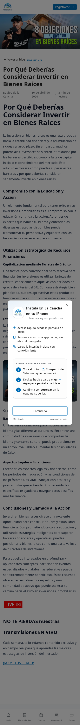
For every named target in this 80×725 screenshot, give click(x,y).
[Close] (67, 305)
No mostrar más (58, 419)
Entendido (40, 411)
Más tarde (18, 419)
